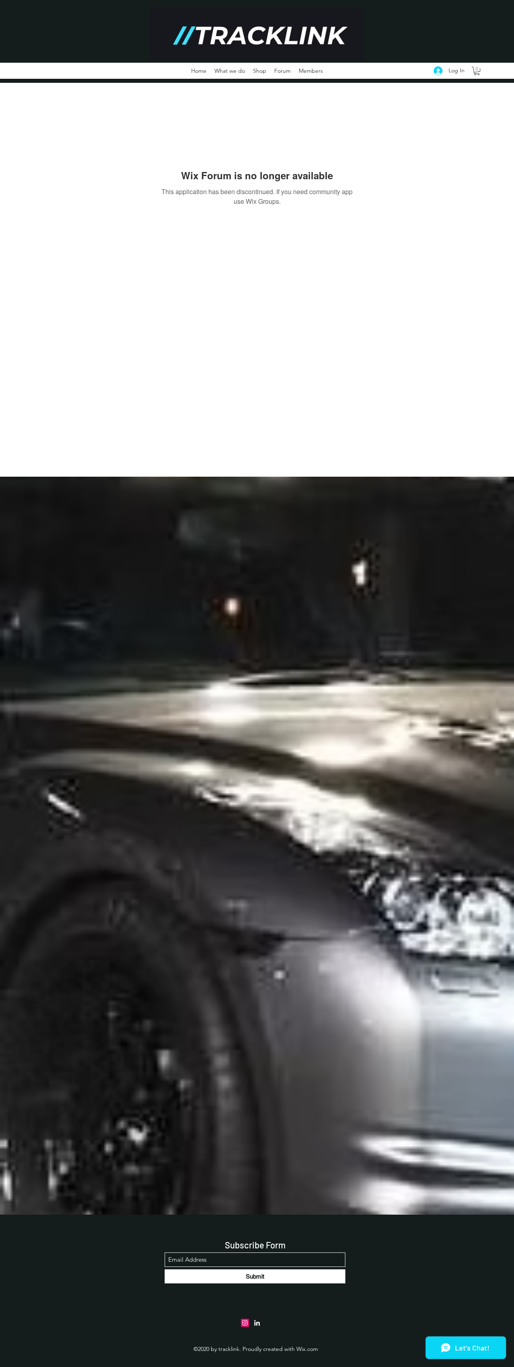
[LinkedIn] (257, 1323)
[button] (477, 71)
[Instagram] (245, 1323)
